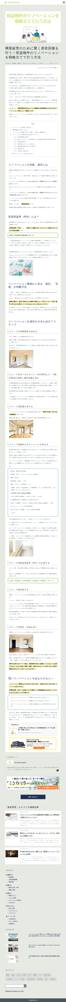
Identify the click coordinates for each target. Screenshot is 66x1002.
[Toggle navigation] (63, 1)
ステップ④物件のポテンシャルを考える (24, 144)
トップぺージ (8, 63)
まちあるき (12, 902)
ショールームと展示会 (15, 900)
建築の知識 (12, 890)
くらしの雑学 (12, 898)
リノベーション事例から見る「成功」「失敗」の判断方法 (27, 132)
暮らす (10, 893)
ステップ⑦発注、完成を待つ (21, 151)
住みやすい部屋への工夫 (24, 975)
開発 (8, 975)
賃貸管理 (14, 63)
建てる (10, 885)
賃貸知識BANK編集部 (20, 762)
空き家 (22, 979)
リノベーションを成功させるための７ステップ (24, 134)
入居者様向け (12, 919)
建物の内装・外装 (14, 887)
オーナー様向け (13, 921)
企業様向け (12, 923)
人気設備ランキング (12, 979)
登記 (46, 979)
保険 (13, 975)
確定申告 (52, 979)
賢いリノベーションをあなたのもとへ (22, 153)
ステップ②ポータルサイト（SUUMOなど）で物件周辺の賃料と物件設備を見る (35, 139)
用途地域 (39, 979)
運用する (19, 63)
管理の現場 (47, 975)
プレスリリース (13, 910)
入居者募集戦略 (13, 879)
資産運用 (11, 877)
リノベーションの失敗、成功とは (20, 127)
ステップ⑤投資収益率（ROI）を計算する (25, 146)
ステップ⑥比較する (19, 148)
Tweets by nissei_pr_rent (14, 991)
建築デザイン (12, 895)
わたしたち (11, 906)
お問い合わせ (32, 797)
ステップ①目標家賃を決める (21, 137)
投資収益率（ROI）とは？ (19, 130)
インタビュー (12, 913)
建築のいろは (37, 975)
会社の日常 (12, 908)
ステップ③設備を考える (20, 141)
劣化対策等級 (31, 979)
